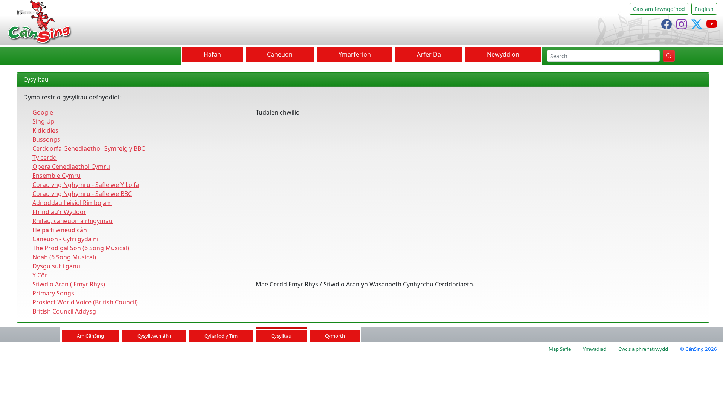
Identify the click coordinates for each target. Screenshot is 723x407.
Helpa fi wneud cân (59, 230)
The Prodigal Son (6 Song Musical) (80, 248)
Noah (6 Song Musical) (64, 257)
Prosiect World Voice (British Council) (85, 302)
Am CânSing (90, 335)
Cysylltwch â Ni (154, 335)
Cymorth (335, 335)
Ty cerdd (44, 157)
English (704, 8)
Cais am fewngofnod (659, 8)
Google (42, 112)
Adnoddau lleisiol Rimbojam (72, 203)
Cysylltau (281, 335)
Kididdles (45, 130)
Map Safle (560, 349)
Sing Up (43, 121)
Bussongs (46, 139)
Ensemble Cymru (56, 175)
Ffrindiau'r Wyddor (59, 212)
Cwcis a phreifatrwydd (643, 349)
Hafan (212, 54)
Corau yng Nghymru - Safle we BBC (82, 194)
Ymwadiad (594, 349)
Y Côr (39, 275)
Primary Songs (53, 293)
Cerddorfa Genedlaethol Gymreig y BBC (88, 148)
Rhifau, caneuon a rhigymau (72, 221)
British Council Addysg (64, 311)
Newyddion (503, 54)
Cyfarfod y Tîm (221, 335)
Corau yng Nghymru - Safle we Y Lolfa (85, 185)
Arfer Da (429, 54)
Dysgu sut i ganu (56, 266)
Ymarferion (355, 54)
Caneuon (280, 54)
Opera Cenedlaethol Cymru (71, 166)
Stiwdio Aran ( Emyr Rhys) (68, 284)
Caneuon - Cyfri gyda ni (65, 239)
